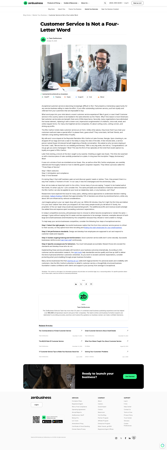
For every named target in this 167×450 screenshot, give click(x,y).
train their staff (66, 240)
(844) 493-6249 (115, 3)
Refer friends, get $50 (105, 426)
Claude (69, 97)
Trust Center (128, 418)
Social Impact (102, 406)
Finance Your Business (75, 9)
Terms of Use (128, 412)
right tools (78, 252)
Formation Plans (77, 401)
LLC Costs (75, 420)
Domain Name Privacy (79, 429)
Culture (100, 409)
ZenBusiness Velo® (78, 415)
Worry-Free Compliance (79, 406)
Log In (37, 405)
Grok (90, 97)
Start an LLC (137, 3)
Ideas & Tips (61, 9)
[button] (70, 384)
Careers (100, 404)
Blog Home (51, 9)
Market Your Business (40, 15)
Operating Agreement (78, 409)
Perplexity (58, 97)
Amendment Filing (77, 423)
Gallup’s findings (56, 196)
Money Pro (75, 418)
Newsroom (101, 412)
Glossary (126, 420)
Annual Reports (77, 412)
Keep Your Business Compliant (110, 9)
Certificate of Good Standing (81, 426)
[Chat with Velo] (162, 445)
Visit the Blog (102, 415)
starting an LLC (73, 261)
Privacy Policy (128, 415)
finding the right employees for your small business (103, 228)
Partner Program (103, 418)
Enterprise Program (104, 423)
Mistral (102, 97)
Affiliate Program (103, 420)
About (100, 401)
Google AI (80, 97)
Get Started (129, 376)
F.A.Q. (125, 404)
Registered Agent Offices (106, 429)
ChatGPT (46, 97)
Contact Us (127, 409)
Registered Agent (77, 404)
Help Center (127, 406)
